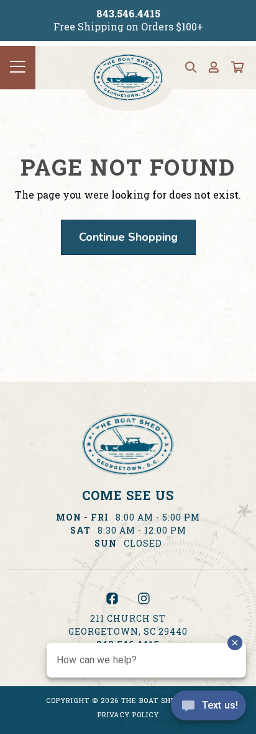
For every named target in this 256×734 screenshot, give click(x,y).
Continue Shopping (128, 237)
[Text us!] (208, 708)
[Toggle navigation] (17, 67)
